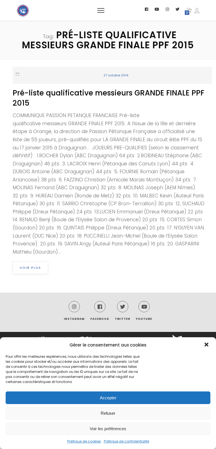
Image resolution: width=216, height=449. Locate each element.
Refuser (108, 413)
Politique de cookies (84, 441)
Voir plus (30, 267)
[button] (207, 345)
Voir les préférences (108, 428)
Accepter (108, 397)
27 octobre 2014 (116, 75)
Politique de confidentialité (126, 441)
